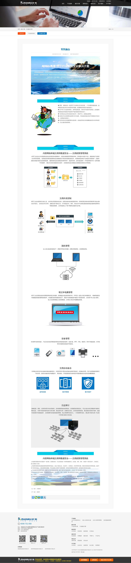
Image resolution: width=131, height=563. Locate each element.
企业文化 (80, 545)
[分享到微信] (36, 497)
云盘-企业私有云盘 (86, 520)
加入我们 (92, 545)
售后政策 (74, 535)
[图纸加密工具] (28, 3)
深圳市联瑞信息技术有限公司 (37, 548)
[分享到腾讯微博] (41, 497)
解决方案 (77, 3)
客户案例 (100, 3)
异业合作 (86, 540)
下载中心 (92, 535)
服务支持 (93, 3)
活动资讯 (80, 531)
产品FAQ (98, 535)
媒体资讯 (74, 529)
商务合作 (74, 538)
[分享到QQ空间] (39, 497)
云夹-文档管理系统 (97, 520)
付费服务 (80, 535)
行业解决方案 (83, 526)
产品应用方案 (75, 526)
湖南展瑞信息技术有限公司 (23, 548)
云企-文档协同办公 (76, 520)
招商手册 (74, 540)
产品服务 (69, 3)
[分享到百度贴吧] (44, 497)
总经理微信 (108, 1)
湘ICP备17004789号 (76, 552)
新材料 (38, 492)
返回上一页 (111, 29)
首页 (63, 3)
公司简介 (74, 545)
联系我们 (98, 545)
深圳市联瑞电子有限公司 (50, 548)
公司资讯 (74, 531)
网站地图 (82, 552)
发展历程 (86, 545)
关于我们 (108, 3)
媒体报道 (86, 531)
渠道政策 (80, 540)
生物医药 (39, 488)
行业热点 (92, 531)
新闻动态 (85, 3)
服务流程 (86, 535)
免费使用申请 (102, 1)
